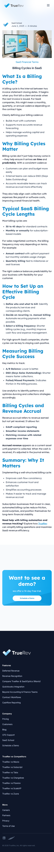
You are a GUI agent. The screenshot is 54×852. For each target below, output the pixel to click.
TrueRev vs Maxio (10, 762)
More (4, 804)
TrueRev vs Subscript (12, 767)
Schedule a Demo (27, 598)
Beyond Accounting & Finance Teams (19, 692)
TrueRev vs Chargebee (13, 778)
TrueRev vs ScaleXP (11, 788)
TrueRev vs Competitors (14, 756)
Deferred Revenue (10, 670)
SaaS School (8, 740)
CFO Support (8, 735)
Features (6, 665)
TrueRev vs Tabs (10, 772)
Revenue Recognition (12, 676)
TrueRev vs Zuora (10, 793)
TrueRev (42, 523)
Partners (6, 815)
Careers (6, 810)
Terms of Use (8, 826)
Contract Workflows (11, 697)
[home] (13, 5)
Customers (7, 724)
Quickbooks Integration (13, 686)
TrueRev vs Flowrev (11, 783)
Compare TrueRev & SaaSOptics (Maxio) (21, 681)
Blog (4, 729)
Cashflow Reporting (11, 702)
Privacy (5, 820)
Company (7, 713)
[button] (48, 5)
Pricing (5, 719)
